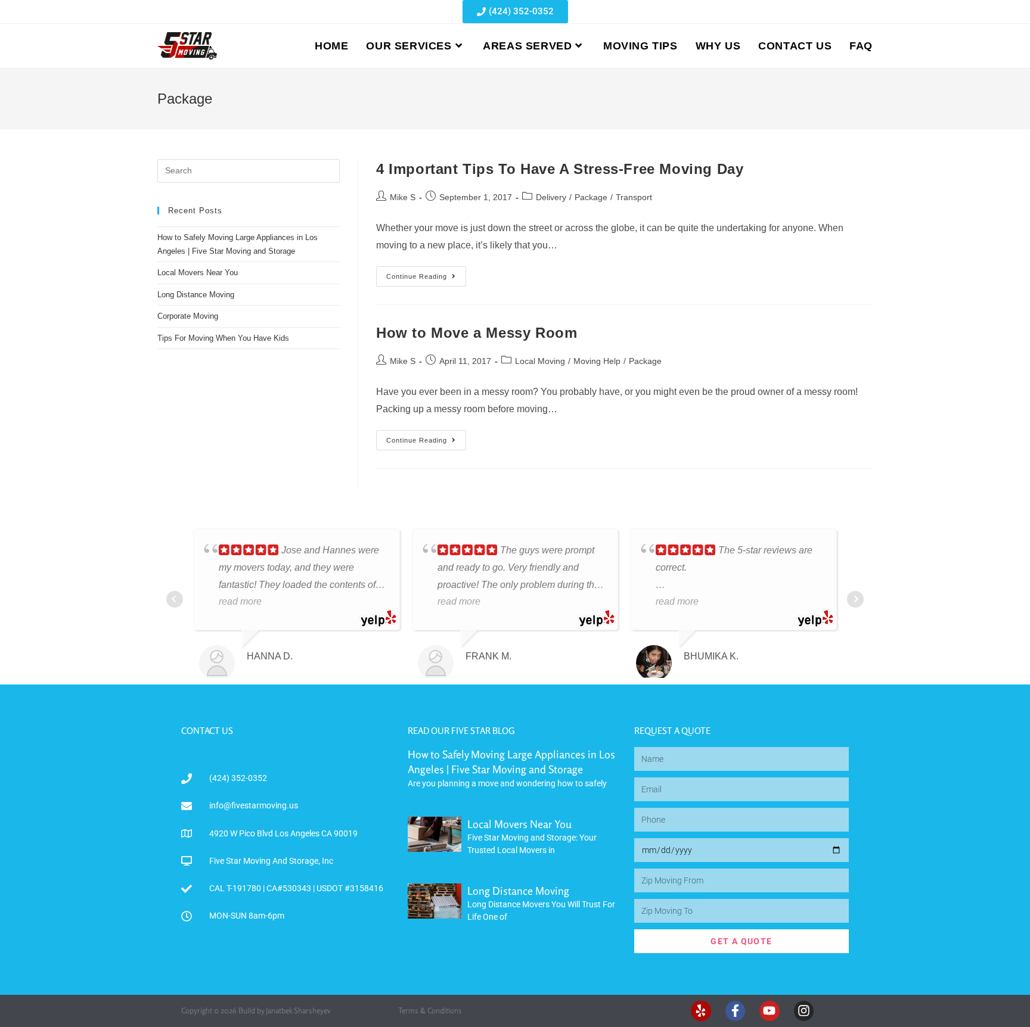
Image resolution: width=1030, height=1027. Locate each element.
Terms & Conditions (430, 1010)
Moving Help (597, 361)
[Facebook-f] (735, 1011)
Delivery (551, 197)
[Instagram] (804, 1011)
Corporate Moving (187, 316)
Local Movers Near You (197, 272)
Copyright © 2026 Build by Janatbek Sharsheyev (256, 1010)
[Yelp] (701, 1011)
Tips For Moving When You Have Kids (223, 338)
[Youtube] (769, 1011)
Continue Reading (426, 273)
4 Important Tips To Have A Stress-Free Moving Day (559, 169)
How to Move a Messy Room (476, 333)
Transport (634, 197)
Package (591, 197)
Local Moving (540, 361)
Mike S (402, 197)
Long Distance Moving (195, 294)
